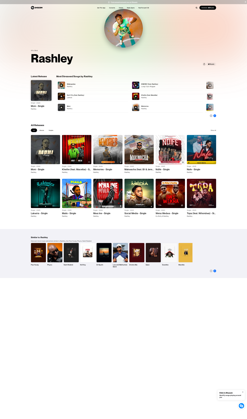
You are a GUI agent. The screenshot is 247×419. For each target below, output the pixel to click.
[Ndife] (210, 96)
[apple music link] (211, 64)
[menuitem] (101, 7)
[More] (120, 85)
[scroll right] (214, 115)
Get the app (101, 8)
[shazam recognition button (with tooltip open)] (241, 406)
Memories (144, 106)
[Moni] (92, 107)
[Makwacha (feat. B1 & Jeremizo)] (210, 85)
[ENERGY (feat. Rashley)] (167, 85)
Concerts (112, 8)
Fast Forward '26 (143, 8)
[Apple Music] (34, 112)
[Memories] (167, 107)
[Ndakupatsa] (92, 85)
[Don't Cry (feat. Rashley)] (92, 96)
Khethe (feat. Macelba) (149, 95)
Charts (121, 8)
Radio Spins (131, 8)
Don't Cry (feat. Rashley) (75, 95)
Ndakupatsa (71, 84)
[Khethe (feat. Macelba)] (167, 96)
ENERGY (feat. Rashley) (149, 84)
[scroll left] (211, 115)
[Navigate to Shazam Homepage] (36, 7)
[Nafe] (210, 107)
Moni (69, 106)
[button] (245, 2)
